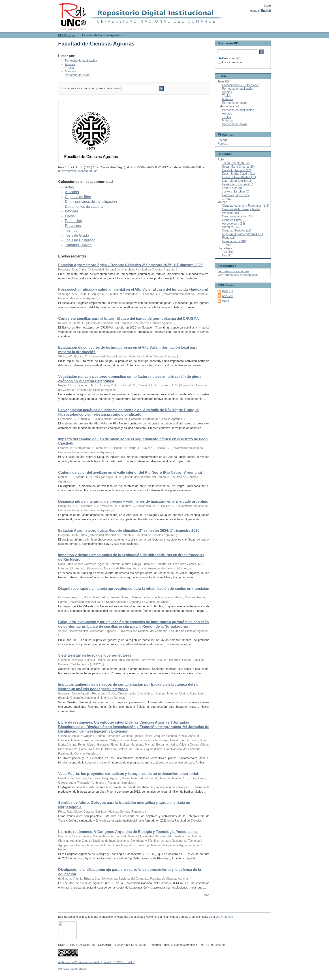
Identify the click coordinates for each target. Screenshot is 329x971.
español (255, 10)
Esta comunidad (232, 62)
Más (206, 895)
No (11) (226, 255)
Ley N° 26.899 (224, 916)
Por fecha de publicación (81, 60)
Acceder (223, 140)
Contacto (63, 968)
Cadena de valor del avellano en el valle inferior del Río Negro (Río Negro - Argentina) (130, 472)
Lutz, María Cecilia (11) (237, 180)
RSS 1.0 (227, 291)
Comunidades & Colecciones (240, 85)
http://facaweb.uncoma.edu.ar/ (78, 171)
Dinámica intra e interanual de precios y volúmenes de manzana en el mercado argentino (133, 501)
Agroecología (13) (233, 223)
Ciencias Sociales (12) (236, 230)
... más (226, 198)
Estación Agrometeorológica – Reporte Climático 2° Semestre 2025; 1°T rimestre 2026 (130, 265)
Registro (223, 143)
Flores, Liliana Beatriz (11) (239, 177)
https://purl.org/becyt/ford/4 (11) (242, 234)
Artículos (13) (230, 227)
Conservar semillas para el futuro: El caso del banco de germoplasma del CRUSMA (128, 318)
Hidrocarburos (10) (234, 241)
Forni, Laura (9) (232, 188)
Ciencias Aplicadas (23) (237, 216)
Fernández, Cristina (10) (237, 184)
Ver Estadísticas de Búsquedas (238, 275)
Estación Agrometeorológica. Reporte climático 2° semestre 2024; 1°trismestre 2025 (128, 530)
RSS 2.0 (227, 296)
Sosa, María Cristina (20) (238, 166)
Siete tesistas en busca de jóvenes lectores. (95, 655)
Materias (70, 71)
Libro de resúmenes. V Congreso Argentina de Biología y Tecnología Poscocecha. (128, 832)
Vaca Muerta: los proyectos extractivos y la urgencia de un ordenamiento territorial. (128, 774)
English (266, 10)
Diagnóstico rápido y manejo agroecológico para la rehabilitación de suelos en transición (133, 588)
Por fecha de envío (77, 75)
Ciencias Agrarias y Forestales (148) (245, 205)
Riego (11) (228, 237)
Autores (70, 64)
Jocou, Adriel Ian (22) (236, 163)
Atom (225, 300)
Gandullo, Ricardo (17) (236, 170)
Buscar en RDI (231, 58)
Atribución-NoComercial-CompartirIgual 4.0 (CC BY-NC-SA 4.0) (96, 962)
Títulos (69, 67)
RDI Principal (66, 35)
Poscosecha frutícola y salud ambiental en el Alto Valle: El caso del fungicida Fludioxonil (133, 289)
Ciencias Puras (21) (235, 220)
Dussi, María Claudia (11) (238, 173)
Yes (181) (228, 251)
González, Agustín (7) (236, 195)
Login (267, 5)
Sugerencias (79, 968)
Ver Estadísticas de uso (233, 271)
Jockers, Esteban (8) (235, 191)
